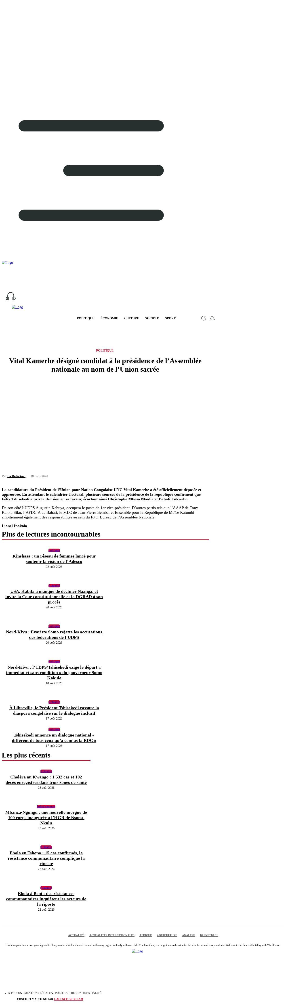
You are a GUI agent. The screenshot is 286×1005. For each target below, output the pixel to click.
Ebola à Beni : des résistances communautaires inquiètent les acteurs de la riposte (46, 899)
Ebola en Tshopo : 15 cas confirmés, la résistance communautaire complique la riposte (46, 858)
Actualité (46, 771)
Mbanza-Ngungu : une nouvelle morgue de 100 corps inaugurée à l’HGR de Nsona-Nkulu (46, 817)
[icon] (143, 296)
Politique (105, 350)
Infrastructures (46, 806)
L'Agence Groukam (68, 999)
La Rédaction (16, 476)
